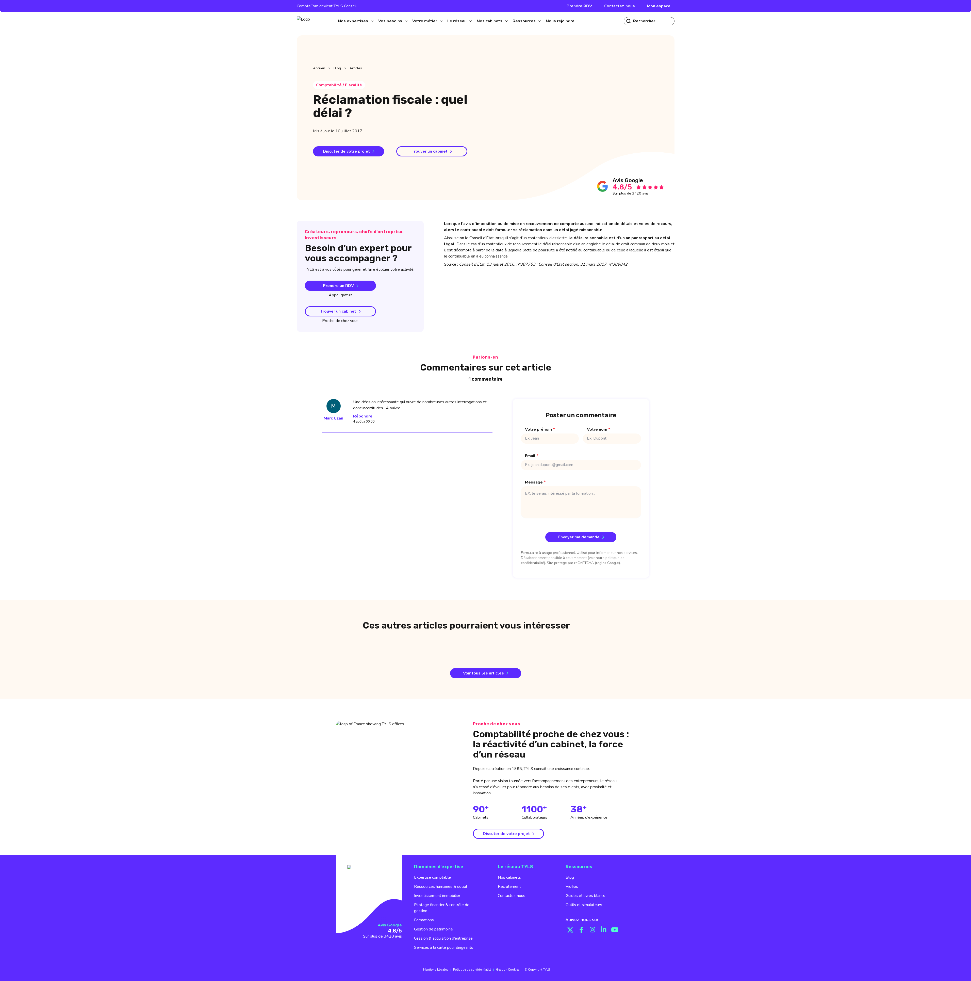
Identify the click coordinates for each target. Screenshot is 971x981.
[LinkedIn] (603, 929)
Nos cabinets (509, 877)
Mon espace (658, 6)
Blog (337, 68)
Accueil (319, 68)
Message (535, 482)
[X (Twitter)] (570, 929)
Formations (424, 920)
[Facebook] (581, 929)
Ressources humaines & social (440, 886)
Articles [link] (356, 68)
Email (532, 456)
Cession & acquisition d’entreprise (443, 938)
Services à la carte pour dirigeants (443, 947)
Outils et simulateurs (584, 905)
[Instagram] (592, 929)
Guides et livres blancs (585, 895)
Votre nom (598, 429)
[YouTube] (614, 929)
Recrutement (509, 886)
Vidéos (572, 886)
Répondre (362, 416)
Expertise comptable (432, 877)
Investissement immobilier (437, 895)
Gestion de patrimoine (433, 929)
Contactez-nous (619, 6)
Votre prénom (540, 429)
